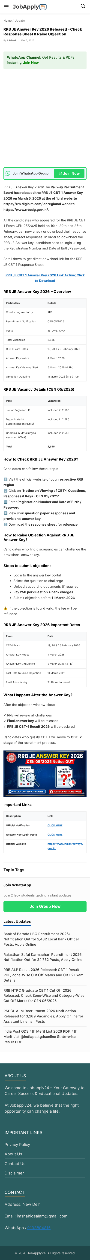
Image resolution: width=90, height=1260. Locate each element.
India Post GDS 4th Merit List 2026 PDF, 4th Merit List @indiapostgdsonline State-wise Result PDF (40, 1036)
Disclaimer (14, 1173)
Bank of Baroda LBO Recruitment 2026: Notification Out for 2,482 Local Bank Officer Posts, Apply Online (41, 939)
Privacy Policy (17, 1144)
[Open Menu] (6, 6)
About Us (13, 1154)
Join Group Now (45, 906)
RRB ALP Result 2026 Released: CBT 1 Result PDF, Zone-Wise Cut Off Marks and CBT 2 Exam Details (43, 975)
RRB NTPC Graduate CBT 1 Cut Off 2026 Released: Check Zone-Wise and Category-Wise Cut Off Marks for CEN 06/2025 (43, 995)
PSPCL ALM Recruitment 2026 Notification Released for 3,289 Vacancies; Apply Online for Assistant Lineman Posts (43, 1016)
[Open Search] (83, 7)
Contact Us (15, 1163)
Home (7, 20)
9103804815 (39, 1228)
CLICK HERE (55, 825)
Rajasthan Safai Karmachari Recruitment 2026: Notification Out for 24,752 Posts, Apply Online (43, 957)
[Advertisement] (45, 120)
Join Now (31, 62)
